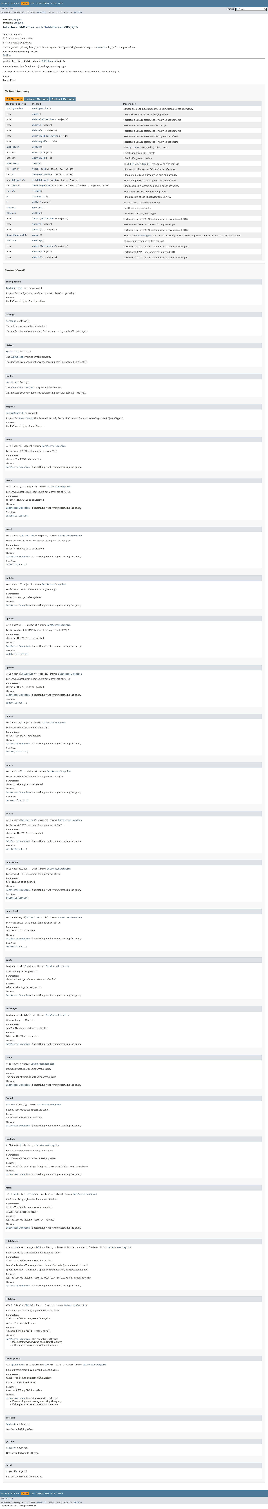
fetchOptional (40, 180)
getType (36, 213)
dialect (36, 147)
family (36, 163)
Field (43, 169)
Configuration (15, 108)
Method (41, 12)
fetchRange (38, 185)
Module (5, 3)
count (35, 114)
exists (36, 152)
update (36, 246)
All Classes (7, 9)
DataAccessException (54, 446)
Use (33, 3)
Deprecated (42, 3)
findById (37, 196)
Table (10, 207)
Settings (11, 240)
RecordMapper (14, 235)
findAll (36, 191)
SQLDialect (13, 147)
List (13, 169)
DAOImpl (7, 55)
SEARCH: (230, 9)
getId (35, 202)
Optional (16, 180)
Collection (47, 119)
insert (36, 218)
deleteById (38, 136)
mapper (36, 235)
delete (36, 119)
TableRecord (54, 27)
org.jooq (17, 19)
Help (60, 3)
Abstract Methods (63, 99)
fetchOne (37, 174)
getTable (37, 207)
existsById (38, 158)
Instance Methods (37, 99)
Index (53, 3)
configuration (40, 108)
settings (37, 240)
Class (10, 213)
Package (15, 3)
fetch (35, 169)
